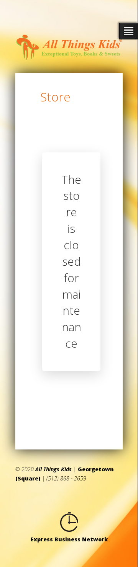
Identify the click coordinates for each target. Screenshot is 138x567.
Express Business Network (69, 539)
